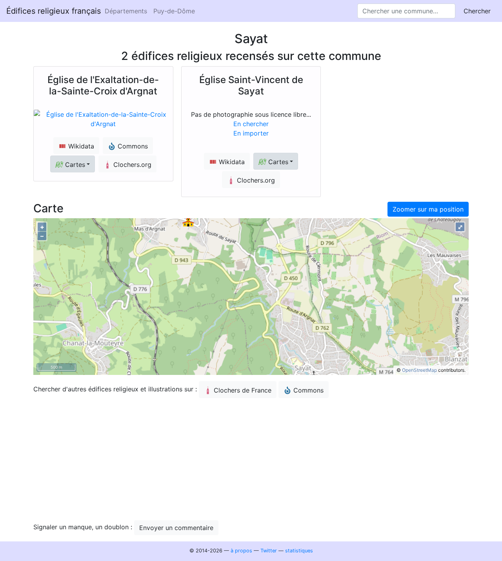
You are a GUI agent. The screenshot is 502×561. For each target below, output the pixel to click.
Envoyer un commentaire (176, 528)
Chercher (477, 11)
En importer (251, 133)
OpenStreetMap (419, 370)
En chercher (251, 124)
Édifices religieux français (53, 11)
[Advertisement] (251, 459)
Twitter (268, 551)
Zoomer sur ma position (428, 209)
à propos (241, 551)
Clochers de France (242, 390)
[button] (72, 164)
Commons (308, 390)
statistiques (299, 551)
